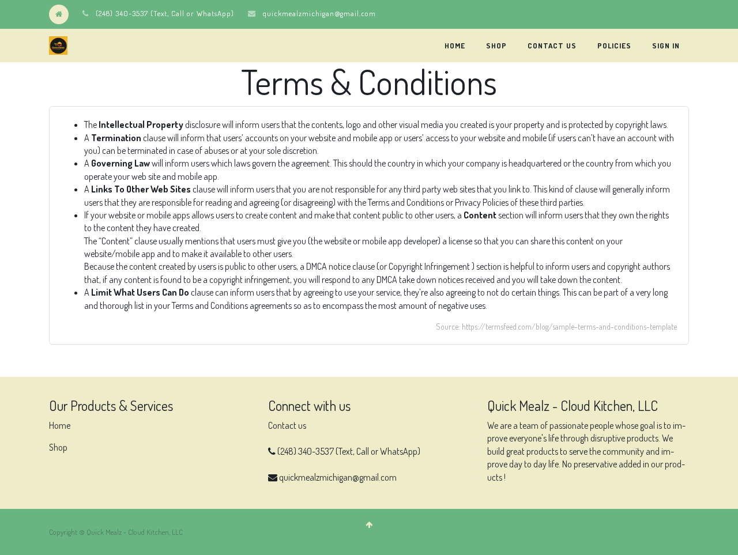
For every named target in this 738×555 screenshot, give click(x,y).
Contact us (287, 425)
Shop (58, 447)
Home (59, 425)
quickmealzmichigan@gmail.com (319, 13)
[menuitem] (455, 45)
